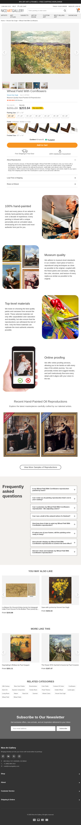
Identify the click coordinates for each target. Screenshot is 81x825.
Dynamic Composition (18, 690)
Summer (35, 693)
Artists (4, 15)
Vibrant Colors (46, 693)
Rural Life (25, 693)
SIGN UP (71, 6)
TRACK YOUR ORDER (60, 6)
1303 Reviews (19, 100)
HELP (14, 6)
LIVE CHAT (22, 6)
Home (3, 20)
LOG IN (77, 6)
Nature (16, 693)
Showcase (72, 15)
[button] (4, 52)
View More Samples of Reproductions (40, 467)
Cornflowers (72, 686)
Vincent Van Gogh (12, 20)
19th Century (5, 686)
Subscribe (63, 728)
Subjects (24, 15)
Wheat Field (5, 697)
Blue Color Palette (19, 686)
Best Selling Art (59, 16)
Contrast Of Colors (58, 686)
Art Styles (13, 16)
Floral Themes (46, 690)
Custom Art (46, 16)
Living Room (5, 693)
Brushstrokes (33, 686)
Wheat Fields (17, 697)
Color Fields (45, 686)
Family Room (33, 690)
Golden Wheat (59, 690)
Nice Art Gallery (14, 10)
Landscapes (71, 690)
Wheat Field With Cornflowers (28, 20)
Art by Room (34, 16)
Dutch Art (5, 690)
